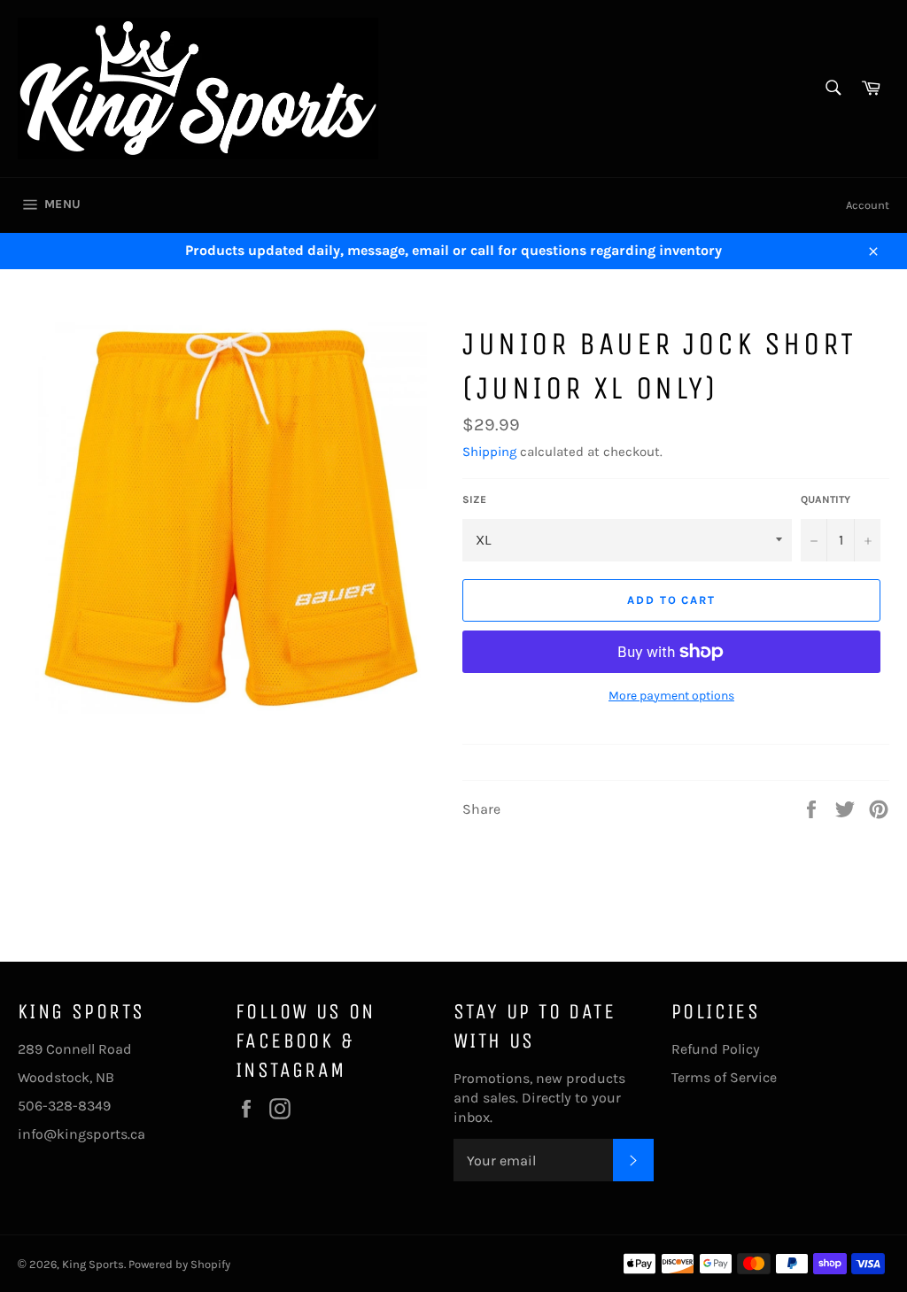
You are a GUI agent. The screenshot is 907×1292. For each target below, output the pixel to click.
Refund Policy (715, 1049)
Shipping (489, 452)
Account (867, 205)
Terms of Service (724, 1077)
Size (474, 499)
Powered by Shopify (179, 1264)
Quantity (825, 499)
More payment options (671, 695)
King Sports (93, 1264)
